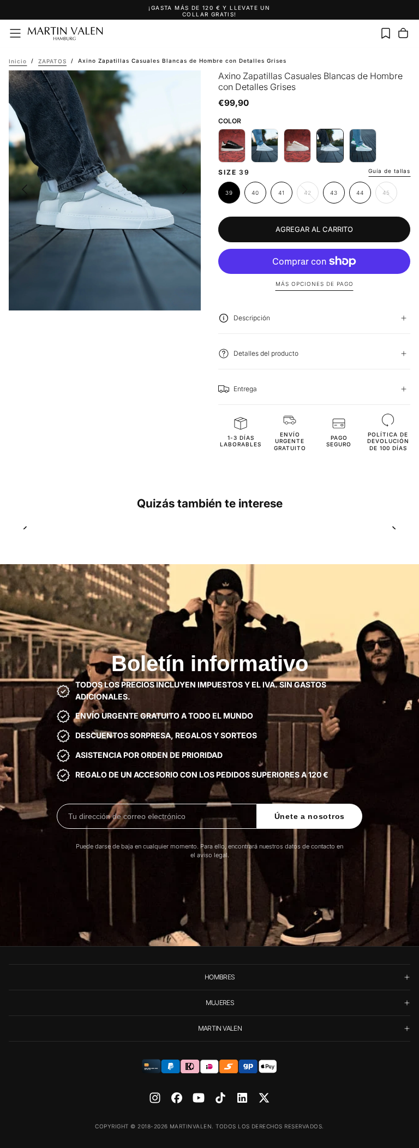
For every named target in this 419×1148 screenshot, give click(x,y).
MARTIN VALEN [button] (220, 1028)
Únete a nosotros (309, 816)
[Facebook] (176, 1097)
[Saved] (385, 33)
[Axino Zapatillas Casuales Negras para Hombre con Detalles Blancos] (232, 146)
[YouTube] (198, 1097)
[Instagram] (154, 1097)
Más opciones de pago (315, 283)
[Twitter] (264, 1097)
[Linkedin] (242, 1097)
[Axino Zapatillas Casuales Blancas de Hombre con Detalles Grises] (330, 146)
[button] (15, 33)
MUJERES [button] (220, 1002)
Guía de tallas (389, 171)
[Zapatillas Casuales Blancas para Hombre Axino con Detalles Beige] (297, 146)
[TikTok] (220, 1097)
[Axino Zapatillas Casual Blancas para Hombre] (264, 146)
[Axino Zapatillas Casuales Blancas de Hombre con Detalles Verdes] (362, 146)
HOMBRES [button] (220, 977)
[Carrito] (403, 33)
